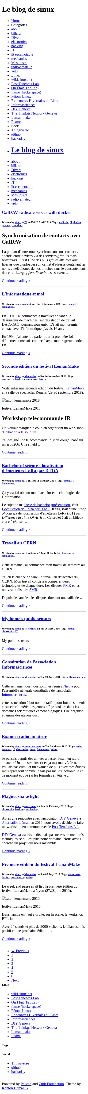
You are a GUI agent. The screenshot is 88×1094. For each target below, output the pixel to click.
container (17, 225)
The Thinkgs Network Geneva (34, 113)
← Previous (20, 951)
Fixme (16, 122)
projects (68, 552)
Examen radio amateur (24, 736)
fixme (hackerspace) (26, 92)
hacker (19, 379)
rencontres (8, 379)
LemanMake (74, 388)
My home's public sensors (26, 618)
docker (77, 222)
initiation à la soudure (20, 432)
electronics (19, 42)
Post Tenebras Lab (25, 84)
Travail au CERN (19, 542)
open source (31, 379)
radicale (63, 222)
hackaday (18, 138)
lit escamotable (22, 54)
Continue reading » (16, 281)
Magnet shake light (20, 796)
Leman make (21, 117)
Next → (17, 980)
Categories (19, 25)
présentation (61, 505)
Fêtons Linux (21, 96)
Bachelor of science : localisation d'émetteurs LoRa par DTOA (32, 468)
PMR (67, 585)
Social (15, 126)
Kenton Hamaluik (15, 1088)
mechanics (19, 59)
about (15, 29)
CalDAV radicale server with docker (36, 212)
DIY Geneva (20, 109)
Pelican (26, 1084)
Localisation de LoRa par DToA (26, 509)
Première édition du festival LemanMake (41, 864)
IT (13, 50)
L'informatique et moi (23, 293)
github (16, 134)
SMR (33, 590)
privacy (6, 225)
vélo (14, 71)
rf (14, 749)
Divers (16, 38)
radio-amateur (21, 67)
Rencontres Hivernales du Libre (34, 101)
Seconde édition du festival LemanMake (40, 366)
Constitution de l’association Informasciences (29, 664)
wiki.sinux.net (21, 80)
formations (8, 306)
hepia (69, 686)
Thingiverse (20, 130)
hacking (17, 46)
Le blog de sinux (37, 150)
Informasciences (23, 105)
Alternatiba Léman (16, 822)
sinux (18, 222)
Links (15, 75)
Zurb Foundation (51, 1084)
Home (15, 21)
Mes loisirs (19, 63)
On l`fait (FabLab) (24, 88)
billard (16, 33)
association (79, 677)
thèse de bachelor (37, 505)
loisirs (42, 379)
